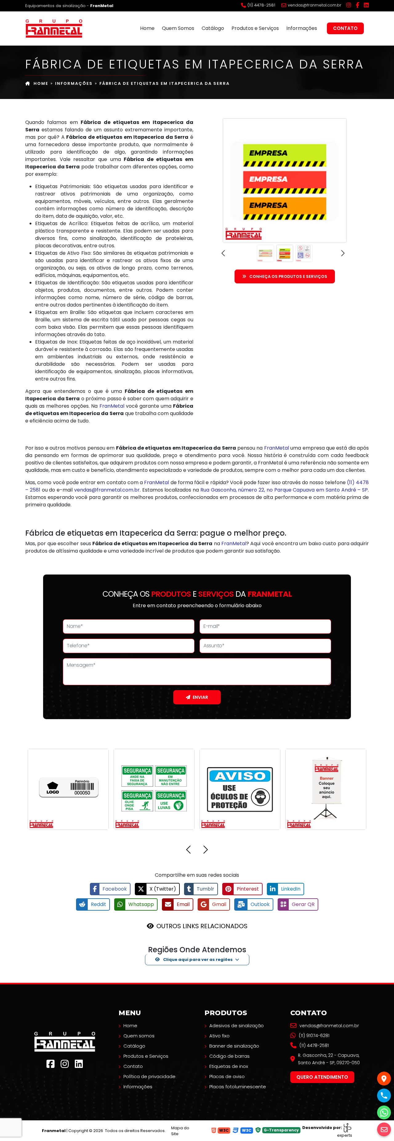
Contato (345, 28)
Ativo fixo (219, 1035)
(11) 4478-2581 (261, 5)
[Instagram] (348, 5)
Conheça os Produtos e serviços (288, 276)
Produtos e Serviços (255, 28)
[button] (224, 253)
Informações (301, 28)
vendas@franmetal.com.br (314, 5)
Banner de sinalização (234, 1046)
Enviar (200, 697)
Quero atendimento (322, 1077)
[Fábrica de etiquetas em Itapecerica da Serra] (53, 28)
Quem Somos (178, 28)
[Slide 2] (285, 253)
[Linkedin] (366, 5)
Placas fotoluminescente (237, 1086)
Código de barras (229, 1056)
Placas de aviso (227, 1076)
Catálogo (213, 28)
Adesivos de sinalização (236, 1025)
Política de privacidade (149, 1076)
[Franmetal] (64, 1041)
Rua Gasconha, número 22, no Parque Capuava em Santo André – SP (284, 489)
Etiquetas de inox (228, 1066)
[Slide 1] (265, 253)
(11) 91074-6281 (314, 1035)
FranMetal (111, 406)
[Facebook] (357, 5)
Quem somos (139, 1035)
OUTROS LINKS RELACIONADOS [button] (201, 926)
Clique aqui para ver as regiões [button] (197, 959)
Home (147, 28)
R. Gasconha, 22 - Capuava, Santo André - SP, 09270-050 (329, 1059)
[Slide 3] (304, 253)
